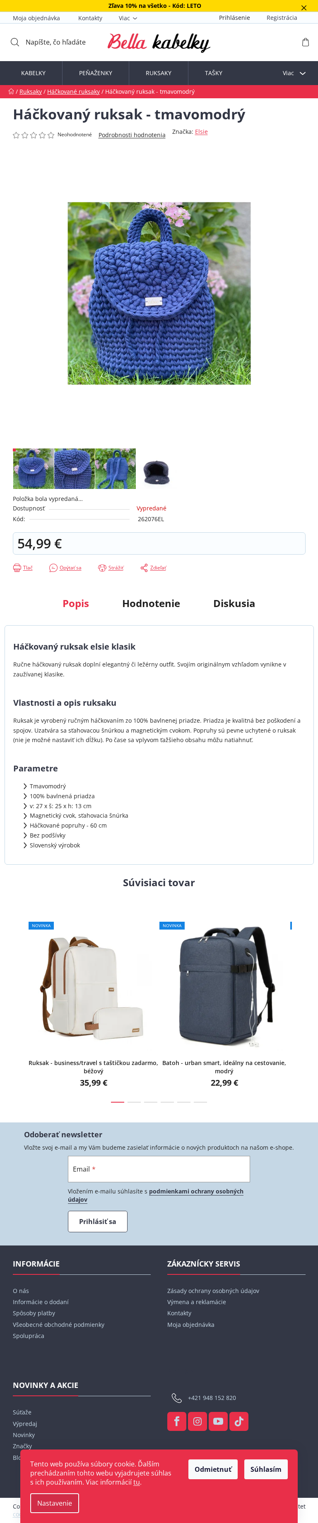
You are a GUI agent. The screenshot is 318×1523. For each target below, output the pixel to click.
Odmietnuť (213, 1469)
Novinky (24, 1435)
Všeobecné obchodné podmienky (58, 1324)
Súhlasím (266, 1469)
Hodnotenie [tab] (151, 603)
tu (136, 1482)
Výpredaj (25, 1424)
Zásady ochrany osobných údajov (213, 1291)
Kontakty (90, 18)
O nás (21, 1291)
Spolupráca (28, 1336)
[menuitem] (33, 73)
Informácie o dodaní (41, 1302)
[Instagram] (197, 1421)
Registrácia (282, 17)
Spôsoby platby (34, 1313)
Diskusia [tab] (234, 603)
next (299, 1005)
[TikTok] (238, 1421)
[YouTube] (218, 1421)
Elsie (201, 131)
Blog (19, 1457)
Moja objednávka (36, 18)
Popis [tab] (76, 603)
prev (19, 1005)
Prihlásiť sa (97, 1221)
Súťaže (22, 1412)
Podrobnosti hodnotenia (132, 135)
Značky (22, 1446)
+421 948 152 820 (212, 1398)
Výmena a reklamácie (196, 1302)
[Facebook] (176, 1421)
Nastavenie (54, 1503)
